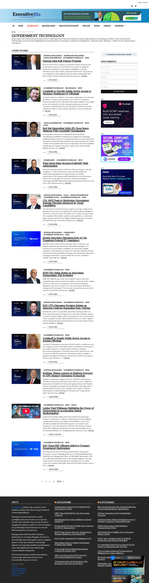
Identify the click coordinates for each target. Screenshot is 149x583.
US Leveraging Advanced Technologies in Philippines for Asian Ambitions (115, 552)
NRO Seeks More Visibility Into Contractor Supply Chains (116, 533)
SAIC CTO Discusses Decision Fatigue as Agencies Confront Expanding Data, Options (66, 306)
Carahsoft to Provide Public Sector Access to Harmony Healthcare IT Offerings (67, 92)
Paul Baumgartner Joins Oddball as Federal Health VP (73, 521)
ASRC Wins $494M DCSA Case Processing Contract (72, 514)
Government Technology (73, 57)
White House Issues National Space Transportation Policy (113, 527)
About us (15, 566)
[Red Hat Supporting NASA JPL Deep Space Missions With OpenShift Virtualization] (26, 129)
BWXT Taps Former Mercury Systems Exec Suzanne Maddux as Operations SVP (73, 533)
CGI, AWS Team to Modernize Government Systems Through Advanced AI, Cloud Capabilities (66, 203)
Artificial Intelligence (53, 55)
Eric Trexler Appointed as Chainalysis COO (73, 538)
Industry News (48, 26)
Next (59, 481)
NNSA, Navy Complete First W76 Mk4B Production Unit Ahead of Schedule (114, 540)
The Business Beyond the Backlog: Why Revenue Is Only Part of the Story (71, 563)
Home (20, 26)
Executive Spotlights (69, 26)
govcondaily (107, 502)
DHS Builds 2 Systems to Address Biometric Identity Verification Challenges (116, 565)
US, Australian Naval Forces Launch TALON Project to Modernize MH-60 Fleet (116, 546)
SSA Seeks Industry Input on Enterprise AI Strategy (115, 558)
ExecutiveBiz (17, 507)
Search (134, 55)
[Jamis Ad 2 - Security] (117, 148)
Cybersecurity (49, 160)
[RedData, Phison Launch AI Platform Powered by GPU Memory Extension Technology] (26, 376)
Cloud (66, 195)
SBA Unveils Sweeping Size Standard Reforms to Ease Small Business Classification (117, 508)
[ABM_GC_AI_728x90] (101, 16)
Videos (97, 26)
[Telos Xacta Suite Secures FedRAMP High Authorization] (26, 166)
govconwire (64, 502)
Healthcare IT (70, 88)
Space (46, 125)
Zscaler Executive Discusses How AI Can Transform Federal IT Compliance (65, 239)
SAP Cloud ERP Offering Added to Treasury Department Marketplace (66, 447)
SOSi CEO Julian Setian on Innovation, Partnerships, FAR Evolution (63, 274)
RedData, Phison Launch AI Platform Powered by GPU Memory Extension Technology (67, 374)
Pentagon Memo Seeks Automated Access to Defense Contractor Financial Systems (116, 521)
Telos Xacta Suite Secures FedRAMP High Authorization (65, 164)
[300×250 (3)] (117, 114)
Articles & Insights (18, 569)
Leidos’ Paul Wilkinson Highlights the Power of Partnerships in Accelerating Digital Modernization (68, 411)
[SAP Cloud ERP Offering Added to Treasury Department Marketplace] (26, 448)
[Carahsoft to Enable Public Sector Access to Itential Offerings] (26, 341)
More (84, 76)
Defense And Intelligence (74, 55)
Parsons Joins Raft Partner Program (62, 60)
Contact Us (16, 575)
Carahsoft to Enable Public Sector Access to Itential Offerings (66, 339)
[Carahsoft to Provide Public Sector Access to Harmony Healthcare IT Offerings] (26, 94)
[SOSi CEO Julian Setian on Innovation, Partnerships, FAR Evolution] (26, 276)
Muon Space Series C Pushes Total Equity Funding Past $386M (72, 544)
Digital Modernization (53, 57)
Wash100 (107, 26)
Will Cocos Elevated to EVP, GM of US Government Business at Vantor (71, 556)
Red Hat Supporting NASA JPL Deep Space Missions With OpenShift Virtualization (66, 129)
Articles (86, 26)
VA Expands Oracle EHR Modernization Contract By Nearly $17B (71, 550)
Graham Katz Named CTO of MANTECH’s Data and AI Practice (72, 508)
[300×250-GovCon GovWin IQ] (117, 183)
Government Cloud (51, 197)
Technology (32, 26)
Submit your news (18, 573)
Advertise (119, 26)
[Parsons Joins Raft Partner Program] (26, 62)
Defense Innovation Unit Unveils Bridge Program (114, 514)
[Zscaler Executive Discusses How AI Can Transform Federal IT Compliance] (26, 238)
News (87, 57)
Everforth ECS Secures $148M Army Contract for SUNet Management (74, 527)
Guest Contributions (19, 571)
